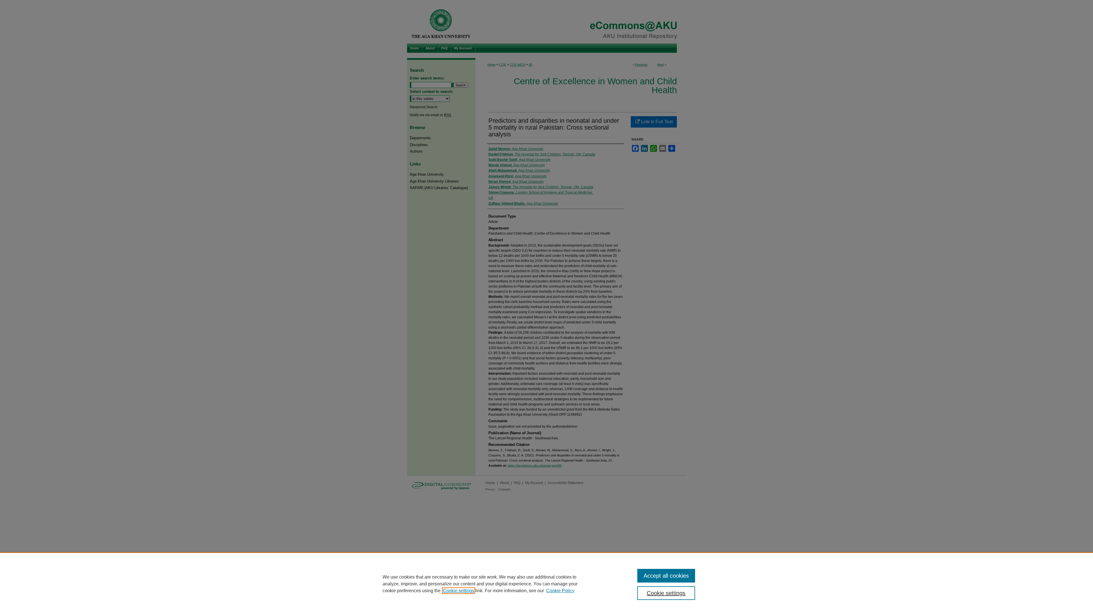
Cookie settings (458, 590)
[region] (546, 583)
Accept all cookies (666, 576)
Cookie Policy (560, 590)
